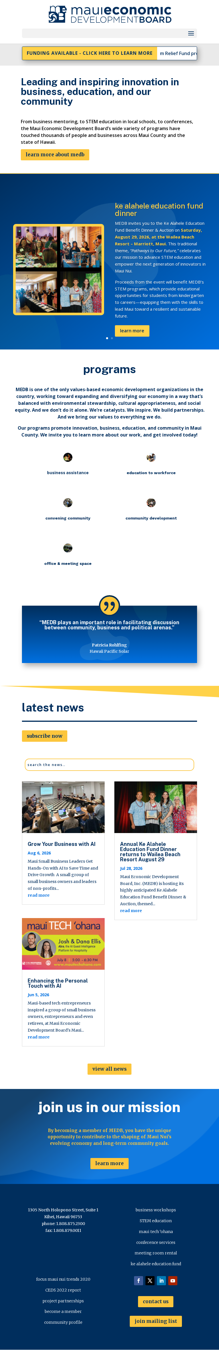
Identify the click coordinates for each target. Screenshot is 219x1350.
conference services (155, 1242)
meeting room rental (156, 1253)
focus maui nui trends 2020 (63, 1279)
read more (39, 895)
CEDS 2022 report (63, 1290)
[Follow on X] (150, 1280)
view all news (109, 1069)
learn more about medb (55, 154)
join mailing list (156, 1321)
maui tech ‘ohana (156, 1231)
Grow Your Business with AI (62, 844)
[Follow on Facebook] (138, 1280)
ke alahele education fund (156, 1263)
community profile (63, 1322)
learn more (109, 1163)
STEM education (156, 1220)
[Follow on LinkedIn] (161, 1280)
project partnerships (63, 1300)
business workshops (156, 1209)
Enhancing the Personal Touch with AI (58, 983)
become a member (63, 1311)
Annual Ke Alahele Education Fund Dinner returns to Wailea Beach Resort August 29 (150, 851)
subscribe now (44, 736)
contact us (156, 1301)
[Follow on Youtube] (172, 1280)
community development (157, 225)
